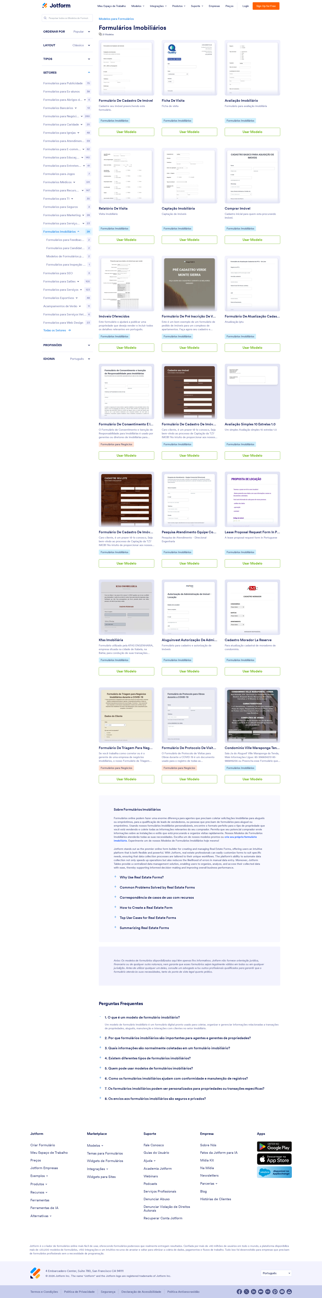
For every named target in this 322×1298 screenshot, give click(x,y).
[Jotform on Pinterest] (275, 1291)
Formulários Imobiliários (132, 27)
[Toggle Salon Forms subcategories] (78, 281)
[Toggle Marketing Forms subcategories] (83, 215)
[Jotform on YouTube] (282, 1291)
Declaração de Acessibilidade (141, 1292)
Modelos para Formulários (116, 19)
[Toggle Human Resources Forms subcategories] (83, 190)
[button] (67, 31)
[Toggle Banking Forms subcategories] (76, 108)
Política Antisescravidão (183, 1292)
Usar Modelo (126, 132)
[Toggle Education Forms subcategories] (82, 157)
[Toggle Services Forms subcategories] (81, 289)
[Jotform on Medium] (260, 1291)
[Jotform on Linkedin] (253, 1291)
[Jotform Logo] (56, 6)
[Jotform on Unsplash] (289, 1291)
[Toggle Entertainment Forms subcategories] (84, 165)
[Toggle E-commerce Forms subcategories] (83, 149)
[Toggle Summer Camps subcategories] (80, 306)
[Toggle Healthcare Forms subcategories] (74, 182)
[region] (67, 195)
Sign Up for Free (266, 6)
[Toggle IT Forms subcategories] (72, 198)
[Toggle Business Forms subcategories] (82, 116)
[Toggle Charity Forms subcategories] (81, 124)
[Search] (45, 18)
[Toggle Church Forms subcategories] (78, 132)
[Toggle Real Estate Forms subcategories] (78, 231)
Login (246, 6)
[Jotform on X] (246, 1291)
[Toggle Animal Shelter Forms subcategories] (85, 100)
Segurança (108, 1292)
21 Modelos (108, 34)
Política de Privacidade (79, 1292)
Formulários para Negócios (116, 444)
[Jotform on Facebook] (239, 1291)
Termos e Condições (44, 1292)
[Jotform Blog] (267, 1291)
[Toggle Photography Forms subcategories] (83, 223)
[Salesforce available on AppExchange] (274, 1172)
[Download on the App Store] (274, 1159)
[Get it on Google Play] (274, 1146)
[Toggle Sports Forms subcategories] (77, 298)
